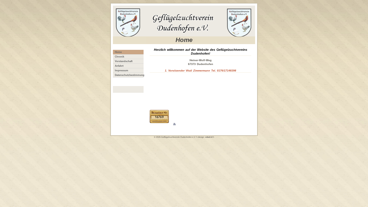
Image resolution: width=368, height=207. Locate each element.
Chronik (119, 56)
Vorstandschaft (123, 61)
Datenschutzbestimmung (129, 75)
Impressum (121, 70)
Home (118, 52)
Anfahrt (119, 65)
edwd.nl (208, 137)
